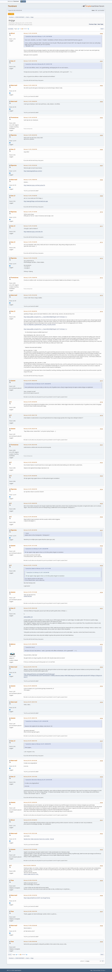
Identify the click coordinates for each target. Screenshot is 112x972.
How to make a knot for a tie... (31, 874)
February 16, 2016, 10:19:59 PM (30, 895)
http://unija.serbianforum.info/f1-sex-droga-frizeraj (37, 898)
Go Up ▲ (103, 970)
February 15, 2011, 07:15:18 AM (30, 592)
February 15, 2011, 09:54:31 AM (30, 608)
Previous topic (93, 24)
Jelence (13, 644)
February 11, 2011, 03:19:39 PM (30, 33)
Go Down (10, 28)
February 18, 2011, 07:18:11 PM (30, 666)
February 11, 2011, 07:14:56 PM (30, 242)
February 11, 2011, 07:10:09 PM (30, 195)
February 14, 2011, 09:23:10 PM (30, 444)
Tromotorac (14, 117)
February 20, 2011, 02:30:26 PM (30, 802)
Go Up (9, 954)
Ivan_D (13, 61)
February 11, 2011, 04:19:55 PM (30, 117)
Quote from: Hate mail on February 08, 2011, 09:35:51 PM (39, 64)
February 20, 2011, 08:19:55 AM (30, 760)
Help (91, 970)
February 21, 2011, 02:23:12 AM (30, 833)
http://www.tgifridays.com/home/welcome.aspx (36, 201)
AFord (13, 33)
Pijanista (14, 135)
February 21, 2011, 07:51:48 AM (30, 849)
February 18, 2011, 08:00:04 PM (30, 685)
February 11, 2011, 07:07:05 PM (30, 165)
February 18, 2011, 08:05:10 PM (30, 702)
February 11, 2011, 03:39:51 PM (30, 85)
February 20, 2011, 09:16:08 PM (30, 820)
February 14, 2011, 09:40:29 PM (30, 503)
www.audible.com (28, 617)
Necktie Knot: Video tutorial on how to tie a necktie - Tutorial (39, 839)
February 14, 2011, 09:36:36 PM (30, 489)
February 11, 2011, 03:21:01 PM (30, 61)
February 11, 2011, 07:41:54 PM (30, 295)
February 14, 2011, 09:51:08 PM (30, 530)
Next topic (100, 24)
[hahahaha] (10, 142)
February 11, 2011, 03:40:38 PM (30, 101)
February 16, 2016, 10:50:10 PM (30, 911)
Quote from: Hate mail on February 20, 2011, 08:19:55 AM (39, 779)
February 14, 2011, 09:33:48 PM (30, 475)
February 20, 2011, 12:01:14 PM (30, 776)
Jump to (82, 961)
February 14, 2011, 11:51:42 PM (30, 565)
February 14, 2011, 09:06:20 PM (30, 380)
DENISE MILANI (28, 596)
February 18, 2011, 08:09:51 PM (30, 718)
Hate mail (14, 85)
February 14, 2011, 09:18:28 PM (30, 401)
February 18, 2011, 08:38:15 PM (30, 740)
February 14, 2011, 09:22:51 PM (30, 428)
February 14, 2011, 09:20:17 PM (30, 415)
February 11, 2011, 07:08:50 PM (30, 179)
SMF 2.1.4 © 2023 (10, 970)
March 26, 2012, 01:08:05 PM (30, 865)
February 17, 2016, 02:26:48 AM (30, 925)
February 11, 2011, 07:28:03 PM (30, 277)
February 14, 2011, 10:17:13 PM (30, 545)
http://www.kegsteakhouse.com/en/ (33, 171)
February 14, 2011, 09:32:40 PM (30, 462)
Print (102, 28)
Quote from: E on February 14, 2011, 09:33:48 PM (37, 548)
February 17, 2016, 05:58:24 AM (30, 941)
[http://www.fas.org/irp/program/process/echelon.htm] (10, 93)
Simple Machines (18, 970)
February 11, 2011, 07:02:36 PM (30, 149)
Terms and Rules (96, 970)
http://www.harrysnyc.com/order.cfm (33, 231)
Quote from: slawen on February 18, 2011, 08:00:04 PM (38, 744)
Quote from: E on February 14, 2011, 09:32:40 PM (37, 721)
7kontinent (12, 6)
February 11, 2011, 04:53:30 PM (30, 135)
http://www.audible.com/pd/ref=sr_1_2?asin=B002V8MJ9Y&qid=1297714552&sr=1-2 (45, 317)
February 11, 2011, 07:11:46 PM (30, 211)
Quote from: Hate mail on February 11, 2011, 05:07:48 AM (39, 36)
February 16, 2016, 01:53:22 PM (30, 880)
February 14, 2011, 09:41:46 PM (30, 516)
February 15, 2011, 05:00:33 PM (30, 644)
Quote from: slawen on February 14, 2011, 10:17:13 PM (38, 568)
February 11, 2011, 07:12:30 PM (30, 226)
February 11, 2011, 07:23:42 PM (30, 258)
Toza (12, 880)
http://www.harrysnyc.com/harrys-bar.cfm (34, 185)
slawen (13, 381)
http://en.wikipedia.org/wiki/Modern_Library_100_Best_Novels (40, 324)
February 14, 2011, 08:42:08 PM (30, 311)
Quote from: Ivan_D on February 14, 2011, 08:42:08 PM (38, 383)
